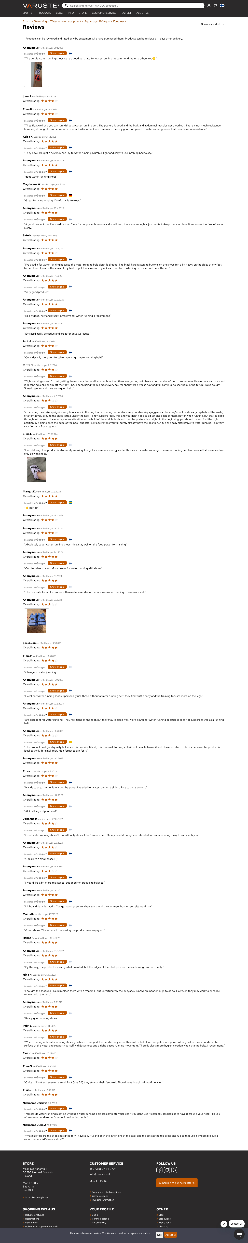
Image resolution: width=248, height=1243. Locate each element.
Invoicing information (103, 1199)
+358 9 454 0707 (105, 1169)
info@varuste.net (100, 1174)
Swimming (41, 21)
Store (83, 12)
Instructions (31, 1222)
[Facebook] (159, 1170)
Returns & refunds (34, 1214)
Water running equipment (66, 21)
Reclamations (32, 1218)
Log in (95, 1214)
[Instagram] (167, 1170)
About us (142, 12)
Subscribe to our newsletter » (177, 1183)
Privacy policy (99, 1222)
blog (59, 12)
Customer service (104, 12)
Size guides (165, 1218)
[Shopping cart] (215, 6)
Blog (161, 1214)
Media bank (165, 1222)
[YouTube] (174, 1170)
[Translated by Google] (34, 53)
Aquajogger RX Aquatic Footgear (105, 21)
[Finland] (222, 6)
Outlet (126, 12)
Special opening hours (36, 1197)
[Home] (41, 6)
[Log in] (209, 6)
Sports (28, 12)
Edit (159, 1234)
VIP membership (100, 1218)
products (44, 12)
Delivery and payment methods (41, 1226)
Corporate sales (100, 1195)
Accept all (171, 1234)
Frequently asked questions (106, 1192)
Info (71, 12)
